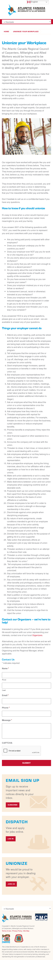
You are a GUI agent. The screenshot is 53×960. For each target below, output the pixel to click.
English (34, 2)
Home (6, 31)
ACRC (26, 10)
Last (4, 690)
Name (5, 668)
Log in (11, 839)
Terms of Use (6, 931)
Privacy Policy (17, 931)
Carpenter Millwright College (41, 917)
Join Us (11, 884)
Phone (6, 707)
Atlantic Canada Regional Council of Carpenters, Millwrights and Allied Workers (17, 917)
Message (7, 720)
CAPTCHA (7, 743)
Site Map (26, 931)
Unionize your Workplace (26, 31)
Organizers (37, 635)
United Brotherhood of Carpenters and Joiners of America (18, 938)
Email (5, 695)
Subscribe (12, 805)
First (4, 679)
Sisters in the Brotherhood (6, 938)
